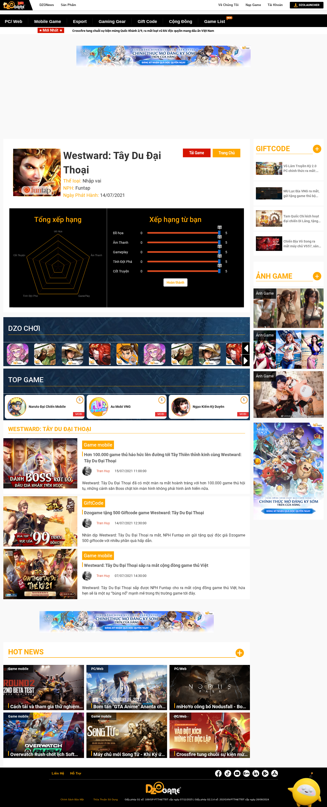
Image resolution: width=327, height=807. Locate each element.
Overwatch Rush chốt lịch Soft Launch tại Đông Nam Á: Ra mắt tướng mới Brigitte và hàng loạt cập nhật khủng (44, 755)
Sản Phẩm (68, 5)
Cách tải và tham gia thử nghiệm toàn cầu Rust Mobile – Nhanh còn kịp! (47, 707)
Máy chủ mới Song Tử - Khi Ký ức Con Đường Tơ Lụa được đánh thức (128, 755)
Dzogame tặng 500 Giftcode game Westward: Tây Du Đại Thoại (144, 512)
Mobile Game (47, 21)
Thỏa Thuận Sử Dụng (105, 799)
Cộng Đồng (180, 21)
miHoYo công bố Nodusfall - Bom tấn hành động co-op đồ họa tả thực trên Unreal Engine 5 (211, 707)
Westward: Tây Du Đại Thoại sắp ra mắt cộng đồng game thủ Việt (146, 565)
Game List (214, 21)
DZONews (46, 5)
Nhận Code (298, 168)
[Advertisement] (163, 105)
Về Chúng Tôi (228, 5)
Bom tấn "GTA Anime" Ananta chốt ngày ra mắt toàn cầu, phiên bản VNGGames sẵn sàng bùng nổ (129, 707)
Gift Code (147, 21)
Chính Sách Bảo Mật (72, 799)
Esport (80, 21)
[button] (246, 361)
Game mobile (18, 669)
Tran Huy (103, 471)
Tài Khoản (275, 5)
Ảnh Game (274, 276)
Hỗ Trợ (75, 773)
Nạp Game (253, 5)
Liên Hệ (58, 773)
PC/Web (97, 669)
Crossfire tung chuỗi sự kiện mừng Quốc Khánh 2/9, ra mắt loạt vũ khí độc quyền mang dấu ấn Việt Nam (213, 755)
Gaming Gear (112, 21)
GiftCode (273, 148)
